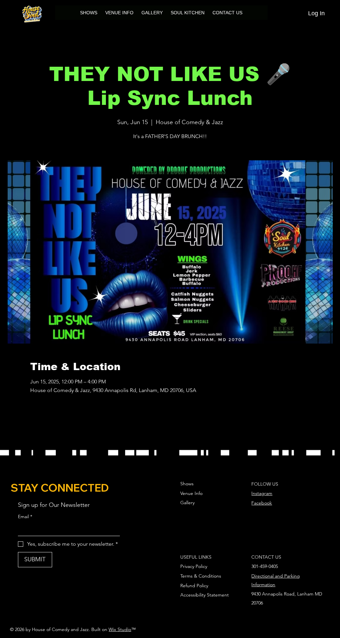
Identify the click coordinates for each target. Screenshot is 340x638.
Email (25, 516)
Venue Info (191, 493)
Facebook (261, 503)
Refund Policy (194, 586)
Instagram (261, 493)
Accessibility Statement (204, 595)
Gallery (187, 503)
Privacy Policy (193, 566)
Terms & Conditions (200, 576)
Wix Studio (120, 629)
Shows (187, 484)
